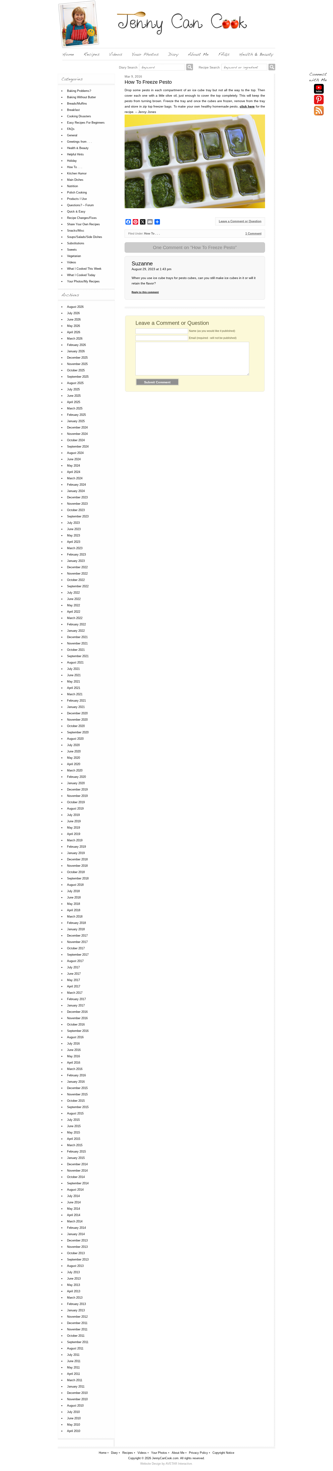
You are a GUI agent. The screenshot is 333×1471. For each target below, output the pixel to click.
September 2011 (77, 1342)
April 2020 (73, 764)
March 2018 (74, 916)
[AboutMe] (198, 54)
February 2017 (76, 999)
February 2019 (76, 846)
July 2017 (73, 967)
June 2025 (74, 395)
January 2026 (76, 351)
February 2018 (76, 923)
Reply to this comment (145, 292)
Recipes (127, 1452)
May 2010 (73, 1424)
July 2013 (73, 1272)
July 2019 (73, 815)
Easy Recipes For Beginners (86, 122)
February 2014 (76, 1227)
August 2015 (75, 1113)
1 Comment (253, 233)
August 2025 (75, 383)
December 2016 (77, 1011)
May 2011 (73, 1367)
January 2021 (76, 707)
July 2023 (73, 522)
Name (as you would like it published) (212, 331)
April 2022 (73, 611)
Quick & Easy (76, 211)
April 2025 (73, 402)
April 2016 (73, 1062)
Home (102, 1452)
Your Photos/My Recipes (83, 281)
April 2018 (73, 910)
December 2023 (77, 497)
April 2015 (73, 1139)
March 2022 (74, 618)
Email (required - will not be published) (212, 338)
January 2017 (76, 1005)
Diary (114, 1452)
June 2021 (74, 675)
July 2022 (73, 592)
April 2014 (73, 1215)
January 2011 (75, 1386)
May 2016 (73, 1056)
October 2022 (76, 580)
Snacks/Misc (75, 230)
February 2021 (76, 700)
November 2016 (77, 1018)
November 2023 (77, 503)
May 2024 (73, 465)
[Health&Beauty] (256, 54)
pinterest (319, 100)
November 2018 (77, 865)
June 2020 (74, 751)
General (72, 135)
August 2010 (75, 1405)
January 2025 (76, 421)
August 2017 (75, 961)
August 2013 (75, 1266)
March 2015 (74, 1145)
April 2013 (73, 1291)
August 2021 (75, 662)
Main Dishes (75, 179)
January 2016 (76, 1081)
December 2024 (77, 427)
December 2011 (77, 1323)
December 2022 (77, 567)
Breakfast (73, 110)
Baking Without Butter (81, 97)
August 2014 (75, 1189)
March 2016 (74, 1069)
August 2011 (75, 1348)
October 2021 (76, 649)
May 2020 (73, 757)
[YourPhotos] (145, 54)
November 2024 (77, 434)
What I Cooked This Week (84, 268)
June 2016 (74, 1050)
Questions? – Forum (80, 205)
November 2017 (77, 942)
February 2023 (76, 554)
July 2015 (73, 1119)
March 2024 (74, 478)
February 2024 (76, 484)
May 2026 (73, 326)
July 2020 (73, 745)
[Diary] (173, 54)
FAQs (71, 129)
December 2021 (77, 637)
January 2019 (76, 853)
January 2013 (76, 1310)
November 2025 (77, 364)
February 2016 (76, 1075)
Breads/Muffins (77, 103)
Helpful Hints (75, 154)
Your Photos (159, 1452)
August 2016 (75, 1037)
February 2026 (76, 345)
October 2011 (75, 1335)
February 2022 (76, 624)
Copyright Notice (223, 1452)
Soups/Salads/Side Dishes (84, 237)
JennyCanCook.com (165, 1458)
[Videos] (115, 54)
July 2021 (73, 669)
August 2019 (75, 808)
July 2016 (73, 1043)
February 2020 (76, 776)
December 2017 (77, 935)
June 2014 (74, 1202)
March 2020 (74, 770)
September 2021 (78, 656)
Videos (71, 262)
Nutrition (72, 186)
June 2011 (73, 1361)
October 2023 (76, 510)
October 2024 (76, 440)
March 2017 (74, 992)
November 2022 (77, 573)
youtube (319, 89)
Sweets (72, 249)
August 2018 (75, 884)
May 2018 (73, 904)
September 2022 (78, 586)
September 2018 (78, 878)
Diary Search (128, 67)
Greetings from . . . (79, 141)
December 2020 (77, 713)
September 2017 (78, 954)
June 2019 (74, 821)
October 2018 (76, 872)
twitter (319, 110)
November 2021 (77, 643)
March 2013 (74, 1297)
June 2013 (74, 1278)
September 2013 (78, 1259)
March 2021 (74, 694)
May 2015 (73, 1132)
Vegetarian (74, 256)
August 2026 (75, 306)
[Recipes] (92, 54)
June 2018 (74, 897)
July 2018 (73, 891)
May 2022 (73, 605)
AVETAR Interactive (179, 1463)
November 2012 (77, 1316)
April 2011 (73, 1374)
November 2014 (77, 1170)
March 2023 (74, 548)
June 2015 (74, 1126)
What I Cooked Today (81, 275)
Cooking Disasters (79, 116)
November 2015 (77, 1094)
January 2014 (76, 1234)
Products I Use (77, 199)
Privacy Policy (198, 1452)
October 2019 (76, 802)
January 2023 (76, 561)
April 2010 (73, 1431)
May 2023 (73, 535)
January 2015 (76, 1158)
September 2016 (78, 1031)
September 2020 (78, 732)
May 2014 (73, 1208)
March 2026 (74, 338)
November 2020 (77, 719)
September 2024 (78, 446)
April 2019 (73, 834)
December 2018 (77, 859)
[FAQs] (223, 54)
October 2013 (76, 1253)
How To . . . (152, 233)
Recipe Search (209, 67)
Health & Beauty (78, 148)
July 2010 (73, 1412)
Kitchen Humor (77, 173)
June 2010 (74, 1418)
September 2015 (78, 1107)
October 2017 (76, 948)
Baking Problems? (79, 91)
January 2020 (76, 783)
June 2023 (74, 529)
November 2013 (77, 1246)
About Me (178, 1452)
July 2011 (73, 1354)
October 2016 (76, 1024)
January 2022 (76, 630)
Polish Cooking (77, 192)
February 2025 (76, 414)
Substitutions (75, 243)
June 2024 (74, 459)
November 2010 (77, 1399)
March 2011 (74, 1380)
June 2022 (74, 599)
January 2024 (76, 491)
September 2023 (78, 516)
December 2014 (77, 1164)
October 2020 (76, 726)
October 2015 (76, 1100)
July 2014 (73, 1196)
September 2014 (78, 1183)
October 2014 (76, 1177)
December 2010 (77, 1393)
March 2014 (74, 1221)
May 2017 (73, 980)
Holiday (72, 160)
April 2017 (73, 986)
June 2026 (74, 319)
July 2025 (73, 389)
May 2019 (73, 827)
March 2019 (74, 840)
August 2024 (75, 453)
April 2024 (73, 472)
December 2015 (77, 1088)
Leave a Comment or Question (240, 221)
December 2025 (77, 357)
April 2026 (73, 332)
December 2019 (77, 789)
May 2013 (73, 1285)
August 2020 (75, 738)
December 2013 (77, 1240)
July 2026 (73, 313)
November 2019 (77, 796)
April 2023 (73, 541)
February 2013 (76, 1304)
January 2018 (76, 929)
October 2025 (76, 370)
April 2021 (73, 688)
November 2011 (77, 1329)
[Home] (68, 54)
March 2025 (74, 408)
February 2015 (76, 1151)
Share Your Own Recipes (83, 224)
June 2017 (74, 973)
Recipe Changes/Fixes (82, 218)
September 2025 (78, 376)
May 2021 (73, 681)
